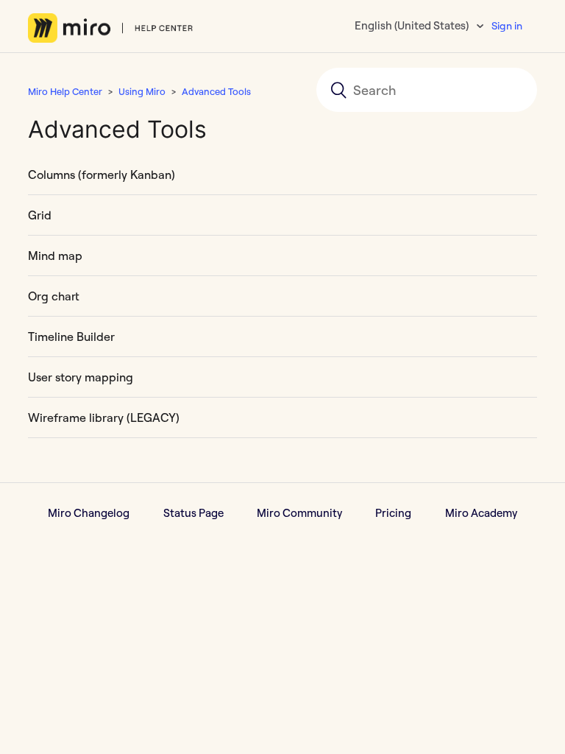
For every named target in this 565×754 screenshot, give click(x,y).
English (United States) (413, 25)
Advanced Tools (216, 91)
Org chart (53, 296)
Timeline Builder (71, 336)
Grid (39, 215)
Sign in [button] (506, 25)
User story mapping (80, 377)
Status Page (193, 513)
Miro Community (299, 513)
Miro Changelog (88, 513)
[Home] (110, 28)
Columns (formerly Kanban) (101, 174)
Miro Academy (481, 513)
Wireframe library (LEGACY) (104, 417)
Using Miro (142, 91)
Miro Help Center (65, 91)
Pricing (393, 513)
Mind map (55, 255)
